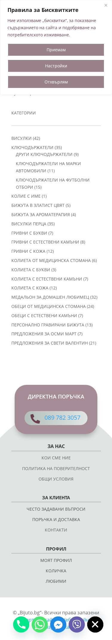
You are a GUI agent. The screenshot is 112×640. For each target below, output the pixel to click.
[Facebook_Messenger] (58, 624)
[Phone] (21, 624)
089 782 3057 (62, 417)
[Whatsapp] (40, 624)
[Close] (105, 5)
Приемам (56, 49)
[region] (56, 47)
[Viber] (77, 624)
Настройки (56, 66)
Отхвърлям (56, 82)
